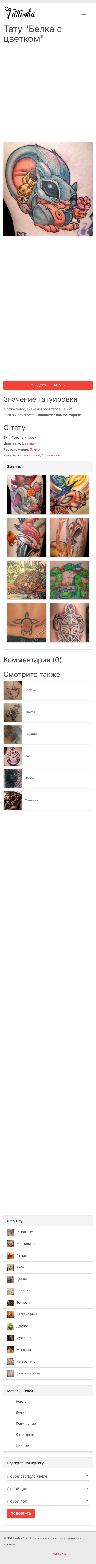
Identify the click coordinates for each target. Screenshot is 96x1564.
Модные (22, 1446)
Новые (21, 1401)
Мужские (23, 1338)
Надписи (23, 1291)
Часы (29, 756)
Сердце (31, 734)
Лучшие (21, 1412)
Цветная (29, 443)
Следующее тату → (48, 385)
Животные (32, 455)
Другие (22, 1326)
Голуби (30, 690)
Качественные (27, 1435)
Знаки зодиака (28, 1373)
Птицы (21, 1255)
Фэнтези (31, 800)
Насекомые (25, 1243)
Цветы (30, 712)
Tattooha (20, 13)
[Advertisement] (48, 94)
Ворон (30, 778)
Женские (23, 1349)
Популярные (25, 1423)
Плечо (35, 449)
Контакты (60, 1553)
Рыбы (20, 1267)
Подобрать (21, 1513)
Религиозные (26, 1314)
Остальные (51, 455)
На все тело (25, 1361)
